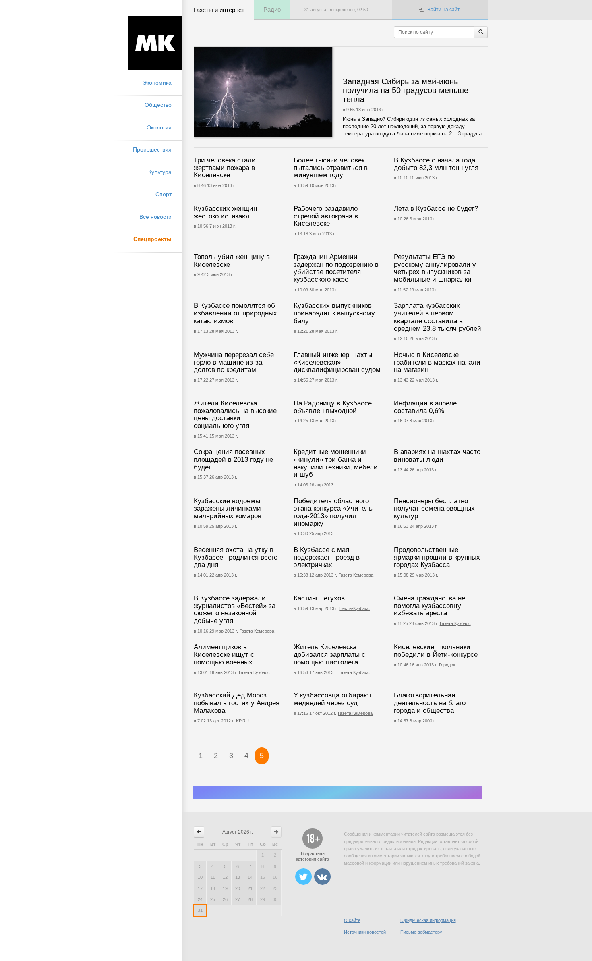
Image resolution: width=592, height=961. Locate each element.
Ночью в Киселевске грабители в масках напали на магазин (437, 362)
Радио (272, 9)
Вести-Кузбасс (354, 608)
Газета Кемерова (356, 575)
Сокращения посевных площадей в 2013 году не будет (233, 459)
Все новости (155, 217)
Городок (447, 664)
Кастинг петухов (319, 598)
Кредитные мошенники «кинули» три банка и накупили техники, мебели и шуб (336, 463)
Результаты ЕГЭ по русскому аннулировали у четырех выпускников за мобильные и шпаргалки (435, 268)
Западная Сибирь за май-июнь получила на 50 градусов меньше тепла (405, 90)
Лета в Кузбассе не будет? (436, 208)
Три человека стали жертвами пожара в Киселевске (225, 167)
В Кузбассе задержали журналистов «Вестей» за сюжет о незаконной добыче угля (234, 609)
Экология (159, 127)
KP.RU (242, 720)
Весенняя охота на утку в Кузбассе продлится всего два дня (235, 557)
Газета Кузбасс (455, 623)
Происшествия (152, 149)
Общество (158, 105)
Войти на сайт (443, 9)
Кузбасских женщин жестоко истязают (225, 212)
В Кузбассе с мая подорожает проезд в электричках (327, 557)
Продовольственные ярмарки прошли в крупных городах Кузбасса (437, 557)
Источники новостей (365, 932)
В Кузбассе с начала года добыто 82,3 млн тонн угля (436, 164)
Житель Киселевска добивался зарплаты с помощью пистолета (329, 654)
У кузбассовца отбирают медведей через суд (333, 699)
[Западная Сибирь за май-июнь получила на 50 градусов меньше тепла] (287, 92)
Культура (160, 172)
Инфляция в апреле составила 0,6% (425, 407)
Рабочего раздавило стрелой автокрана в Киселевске (326, 216)
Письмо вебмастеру (421, 932)
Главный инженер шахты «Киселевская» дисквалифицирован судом (337, 362)
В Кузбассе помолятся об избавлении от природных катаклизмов (235, 313)
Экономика (157, 82)
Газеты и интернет (219, 9)
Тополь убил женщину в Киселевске (232, 260)
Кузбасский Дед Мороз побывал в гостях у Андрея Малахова (236, 702)
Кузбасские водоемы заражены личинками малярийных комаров (227, 508)
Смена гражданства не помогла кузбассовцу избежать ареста (429, 605)
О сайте (352, 920)
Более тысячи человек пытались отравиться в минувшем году (331, 167)
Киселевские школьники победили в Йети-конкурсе (436, 650)
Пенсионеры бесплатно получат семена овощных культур (434, 508)
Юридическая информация (428, 920)
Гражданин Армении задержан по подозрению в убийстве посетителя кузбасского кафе (336, 268)
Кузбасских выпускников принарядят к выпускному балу (334, 313)
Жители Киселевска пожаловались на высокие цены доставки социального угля (235, 414)
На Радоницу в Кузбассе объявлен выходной (333, 407)
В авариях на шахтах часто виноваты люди (437, 455)
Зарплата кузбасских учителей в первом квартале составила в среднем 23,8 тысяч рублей (437, 317)
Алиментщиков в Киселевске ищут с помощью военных (224, 654)
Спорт (163, 194)
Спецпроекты (152, 239)
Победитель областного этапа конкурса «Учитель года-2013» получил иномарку (333, 512)
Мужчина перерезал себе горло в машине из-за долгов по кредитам (234, 362)
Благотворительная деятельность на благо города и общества (430, 702)
